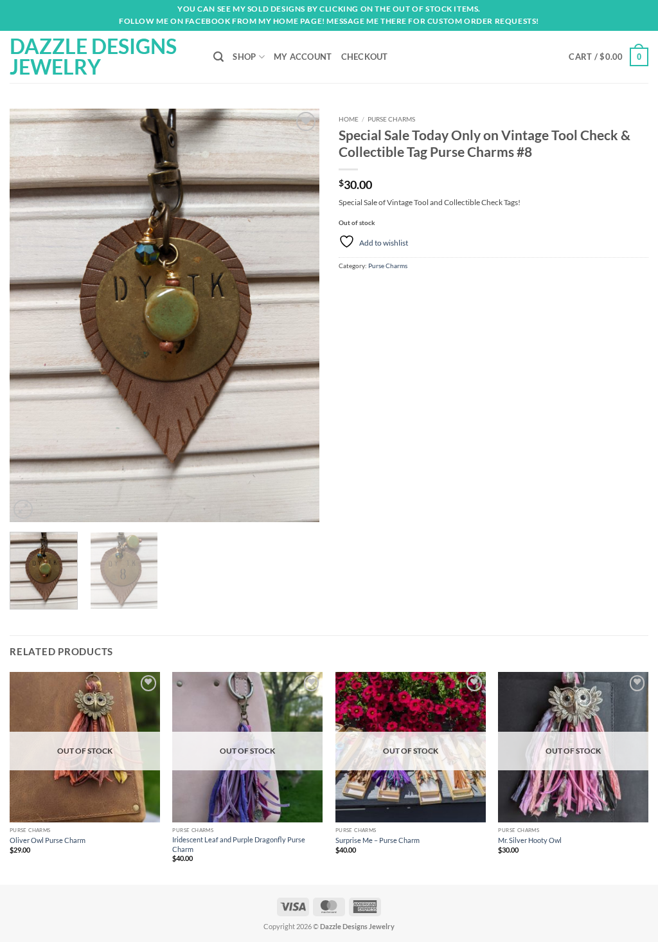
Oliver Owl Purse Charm (47, 840)
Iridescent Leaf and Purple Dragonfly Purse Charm (238, 844)
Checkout (364, 56)
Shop (244, 56)
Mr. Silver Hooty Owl (530, 840)
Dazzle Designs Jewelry (93, 56)
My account (303, 56)
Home (349, 119)
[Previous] (32, 315)
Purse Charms (391, 119)
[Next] (296, 315)
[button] (608, 57)
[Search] (218, 56)
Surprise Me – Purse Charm (377, 840)
